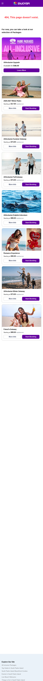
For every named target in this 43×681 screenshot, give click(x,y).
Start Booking (30, 108)
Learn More (21, 70)
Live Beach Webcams (9, 677)
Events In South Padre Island (11, 674)
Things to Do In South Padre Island (13, 680)
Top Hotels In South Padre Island (12, 668)
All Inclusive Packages (9, 665)
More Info (12, 108)
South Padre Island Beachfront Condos (14, 671)
